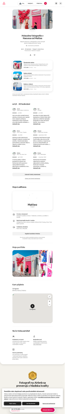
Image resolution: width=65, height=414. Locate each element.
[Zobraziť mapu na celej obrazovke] (49, 296)
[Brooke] (35, 153)
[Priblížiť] (49, 301)
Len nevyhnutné (30, 403)
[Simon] (14, 131)
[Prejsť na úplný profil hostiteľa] (32, 200)
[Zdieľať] (30, 55)
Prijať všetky (12, 403)
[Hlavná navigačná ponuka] (60, 3)
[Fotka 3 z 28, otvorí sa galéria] (46, 270)
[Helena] (14, 153)
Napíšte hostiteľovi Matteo (32, 233)
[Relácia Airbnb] (32, 76)
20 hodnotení (27, 49)
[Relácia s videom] (32, 86)
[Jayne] (14, 109)
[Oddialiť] (49, 304)
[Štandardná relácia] (32, 65)
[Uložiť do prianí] (34, 55)
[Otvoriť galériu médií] (32, 19)
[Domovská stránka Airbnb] (4, 3)
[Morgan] (35, 131)
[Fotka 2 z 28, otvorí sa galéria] (46, 256)
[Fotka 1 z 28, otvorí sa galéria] (25, 263)
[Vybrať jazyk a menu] (56, 3)
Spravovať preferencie (49, 403)
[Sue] (35, 109)
